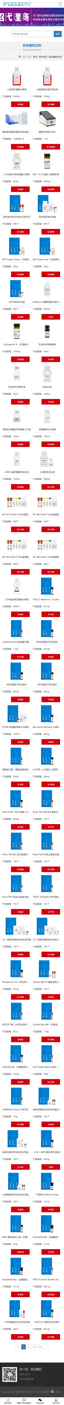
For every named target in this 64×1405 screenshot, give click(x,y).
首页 (35, 56)
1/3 (39, 1347)
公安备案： (46, 1391)
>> (46, 1347)
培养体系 (43, 56)
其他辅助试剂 (55, 56)
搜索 (58, 34)
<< (18, 1347)
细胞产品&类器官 (24, 1403)
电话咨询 (56, 1403)
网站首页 (8, 1403)
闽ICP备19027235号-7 (31, 1391)
